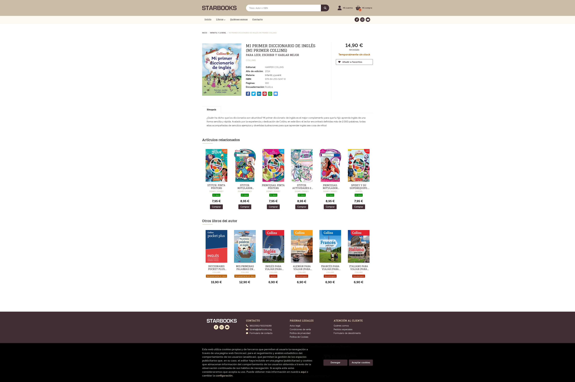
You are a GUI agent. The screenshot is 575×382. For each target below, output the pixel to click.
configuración (224, 375)
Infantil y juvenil (218, 32)
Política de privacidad (300, 333)
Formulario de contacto (261, 333)
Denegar (335, 362)
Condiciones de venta (300, 329)
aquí (303, 371)
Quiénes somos (341, 325)
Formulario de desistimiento (347, 333)
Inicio (204, 32)
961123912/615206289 (260, 325)
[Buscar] (325, 8)
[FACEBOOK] (357, 19)
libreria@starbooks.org (261, 329)
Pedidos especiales (343, 329)
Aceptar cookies (361, 362)
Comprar (216, 207)
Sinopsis (211, 109)
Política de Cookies (299, 337)
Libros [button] (220, 20)
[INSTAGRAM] (362, 19)
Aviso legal (295, 325)
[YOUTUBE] (368, 19)
